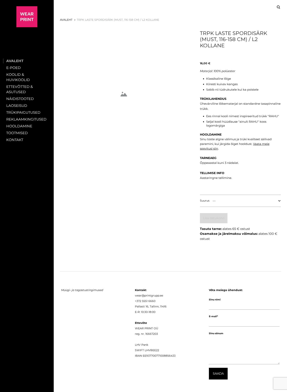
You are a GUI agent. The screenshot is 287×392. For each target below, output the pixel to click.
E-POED (13, 68)
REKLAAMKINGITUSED (26, 119)
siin (215, 148)
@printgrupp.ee (152, 295)
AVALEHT (14, 61)
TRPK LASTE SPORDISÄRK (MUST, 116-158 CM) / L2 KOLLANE (118, 19)
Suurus (204, 200)
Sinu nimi (215, 299)
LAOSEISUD (16, 106)
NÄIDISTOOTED (20, 99)
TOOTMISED (17, 133)
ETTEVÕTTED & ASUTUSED (19, 89)
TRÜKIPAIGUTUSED (23, 112)
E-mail (213, 316)
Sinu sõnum (216, 333)
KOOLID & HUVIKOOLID (18, 77)
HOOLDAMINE (19, 126)
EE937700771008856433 (159, 355)
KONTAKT (14, 140)
